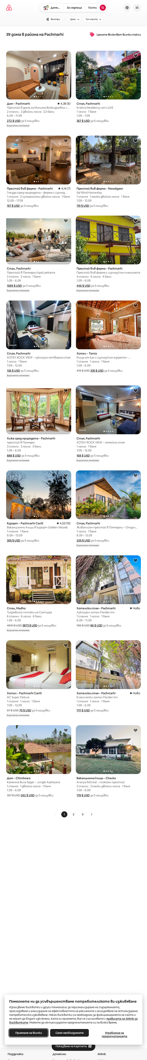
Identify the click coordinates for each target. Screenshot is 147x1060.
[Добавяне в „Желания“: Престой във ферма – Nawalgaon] (135, 141)
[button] (13, 121)
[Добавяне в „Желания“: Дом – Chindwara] (66, 730)
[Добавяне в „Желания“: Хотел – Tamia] (135, 305)
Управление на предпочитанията (114, 1034)
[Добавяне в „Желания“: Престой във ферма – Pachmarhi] (66, 141)
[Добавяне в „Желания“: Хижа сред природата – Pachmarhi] (66, 390)
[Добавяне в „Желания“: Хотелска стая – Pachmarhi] (135, 560)
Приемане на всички (28, 1033)
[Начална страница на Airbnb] (9, 7)
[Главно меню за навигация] (137, 7)
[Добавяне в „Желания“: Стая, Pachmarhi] (135, 56)
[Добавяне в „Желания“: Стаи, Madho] (66, 560)
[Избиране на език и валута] (127, 7)
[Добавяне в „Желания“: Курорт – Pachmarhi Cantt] (66, 475)
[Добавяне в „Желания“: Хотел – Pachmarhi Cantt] (66, 645)
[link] (55, 814)
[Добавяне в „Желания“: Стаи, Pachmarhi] (66, 221)
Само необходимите (70, 1033)
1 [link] (64, 814)
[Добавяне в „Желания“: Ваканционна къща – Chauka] (135, 730)
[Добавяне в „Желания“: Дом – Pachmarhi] (66, 56)
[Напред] (91, 814)
